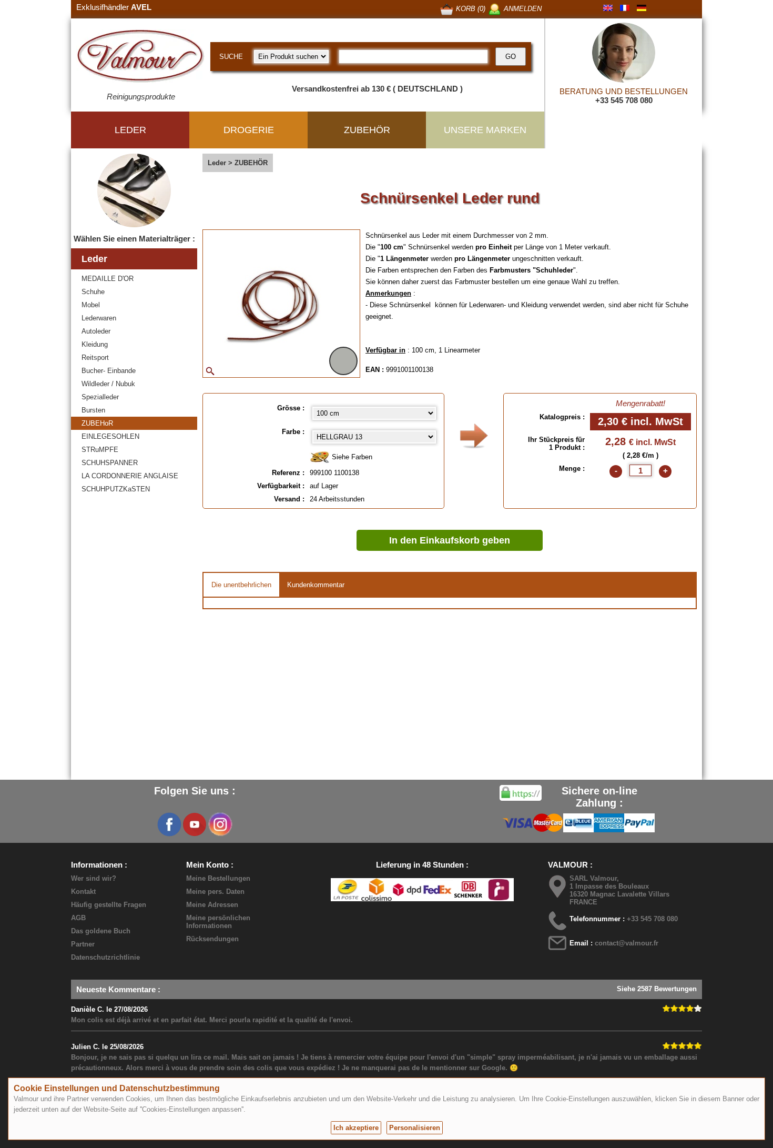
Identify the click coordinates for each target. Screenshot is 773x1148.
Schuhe (93, 292)
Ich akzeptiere (356, 1128)
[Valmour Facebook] (169, 824)
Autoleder (96, 331)
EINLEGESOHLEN (110, 436)
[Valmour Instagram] (219, 824)
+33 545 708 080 (624, 100)
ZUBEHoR (97, 423)
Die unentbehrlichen (241, 585)
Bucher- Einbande (109, 371)
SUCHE (231, 57)
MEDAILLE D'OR (108, 279)
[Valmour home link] (140, 58)
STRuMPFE (100, 450)
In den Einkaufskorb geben (449, 540)
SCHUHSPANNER (110, 463)
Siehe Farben (351, 457)
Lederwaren (99, 318)
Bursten (93, 410)
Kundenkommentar (315, 585)
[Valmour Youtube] (194, 824)
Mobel (91, 305)
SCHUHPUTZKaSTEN (116, 489)
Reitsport (95, 357)
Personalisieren (414, 1128)
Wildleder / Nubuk (108, 384)
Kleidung (95, 344)
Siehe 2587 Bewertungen (657, 989)
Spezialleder (100, 397)
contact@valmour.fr (626, 943)
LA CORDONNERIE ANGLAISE (130, 476)
